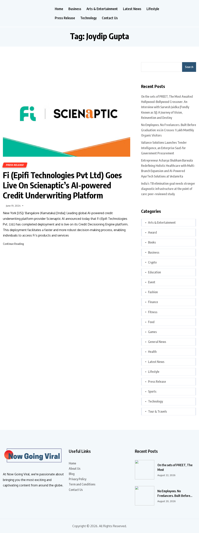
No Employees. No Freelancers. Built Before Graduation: (173, 493)
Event (151, 282)
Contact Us (110, 18)
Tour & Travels (157, 411)
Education (154, 272)
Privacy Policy (77, 479)
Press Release (65, 18)
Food (151, 322)
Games (152, 332)
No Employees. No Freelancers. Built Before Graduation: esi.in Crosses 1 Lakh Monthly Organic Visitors (168, 130)
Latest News (132, 8)
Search (189, 67)
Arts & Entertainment (102, 8)
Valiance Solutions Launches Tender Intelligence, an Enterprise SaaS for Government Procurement (164, 148)
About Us (74, 468)
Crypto (152, 262)
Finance (153, 302)
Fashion (153, 292)
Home (59, 8)
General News (157, 342)
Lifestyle (153, 8)
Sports (152, 391)
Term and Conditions (82, 484)
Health (152, 352)
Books (152, 242)
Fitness (152, 312)
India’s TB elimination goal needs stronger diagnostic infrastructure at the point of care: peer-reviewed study (168, 189)
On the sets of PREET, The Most (174, 467)
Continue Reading (13, 243)
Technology (88, 18)
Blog (72, 474)
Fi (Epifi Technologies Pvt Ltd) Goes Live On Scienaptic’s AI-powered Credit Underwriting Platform (62, 185)
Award (152, 232)
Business (74, 8)
